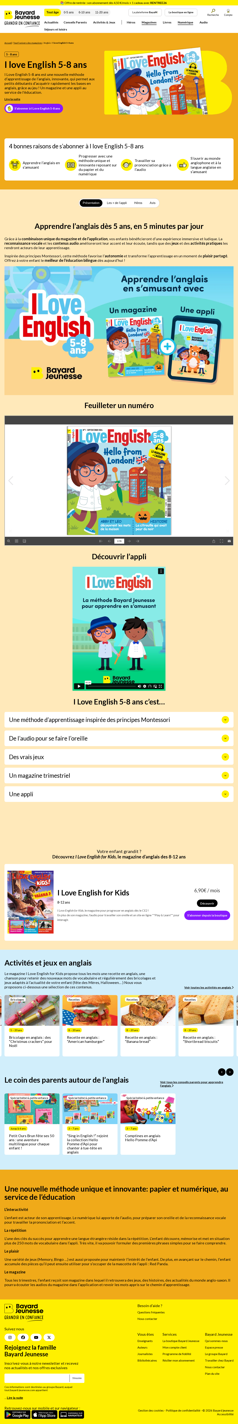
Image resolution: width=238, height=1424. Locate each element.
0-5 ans (69, 12)
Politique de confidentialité (183, 1410)
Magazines (149, 22)
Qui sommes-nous (216, 1341)
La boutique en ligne (181, 12)
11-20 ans (101, 12)
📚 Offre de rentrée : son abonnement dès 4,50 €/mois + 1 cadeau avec (113, 2)
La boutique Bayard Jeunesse (181, 1341)
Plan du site (212, 1373)
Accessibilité (225, 1414)
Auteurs (142, 1347)
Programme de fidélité (177, 1354)
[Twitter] (49, 1337)
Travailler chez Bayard (219, 1360)
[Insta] (10, 1337)
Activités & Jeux (104, 22)
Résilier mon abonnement (179, 1360)
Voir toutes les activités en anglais (208, 987)
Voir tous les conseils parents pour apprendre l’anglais (191, 1083)
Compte (228, 15)
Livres (167, 22)
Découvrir (207, 903)
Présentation (91, 203)
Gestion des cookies (151, 1410)
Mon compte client (175, 1347)
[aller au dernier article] (222, 1072)
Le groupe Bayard (216, 1354)
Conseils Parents (75, 22)
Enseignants (145, 1341)
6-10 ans (84, 12)
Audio (204, 22)
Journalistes (145, 1354)
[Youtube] (36, 1337)
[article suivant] (230, 1072)
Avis (152, 203)
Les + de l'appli (117, 203)
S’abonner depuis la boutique (207, 915)
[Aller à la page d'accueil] (22, 26)
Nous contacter (147, 1318)
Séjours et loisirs (55, 29)
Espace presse (214, 1347)
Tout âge (52, 12)
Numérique (185, 22)
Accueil (8, 42)
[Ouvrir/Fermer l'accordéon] (225, 719)
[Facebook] (23, 1337)
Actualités (51, 22)
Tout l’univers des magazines (27, 42)
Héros (131, 22)
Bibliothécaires (147, 1360)
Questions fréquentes (151, 1312)
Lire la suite (12, 99)
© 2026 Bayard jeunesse (218, 1410)
